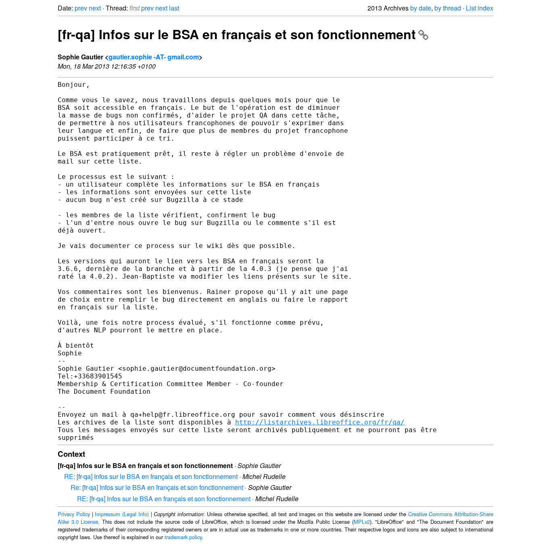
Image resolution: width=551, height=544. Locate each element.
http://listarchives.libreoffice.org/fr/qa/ (320, 422)
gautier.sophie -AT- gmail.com (154, 56)
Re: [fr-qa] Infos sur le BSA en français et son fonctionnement (157, 487)
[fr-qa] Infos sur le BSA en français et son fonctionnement (237, 34)
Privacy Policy (74, 514)
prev (81, 8)
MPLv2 (362, 521)
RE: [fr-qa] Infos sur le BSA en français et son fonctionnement (151, 476)
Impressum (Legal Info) (122, 514)
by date (420, 8)
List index (479, 8)
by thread (447, 8)
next (95, 8)
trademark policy (183, 537)
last (174, 8)
